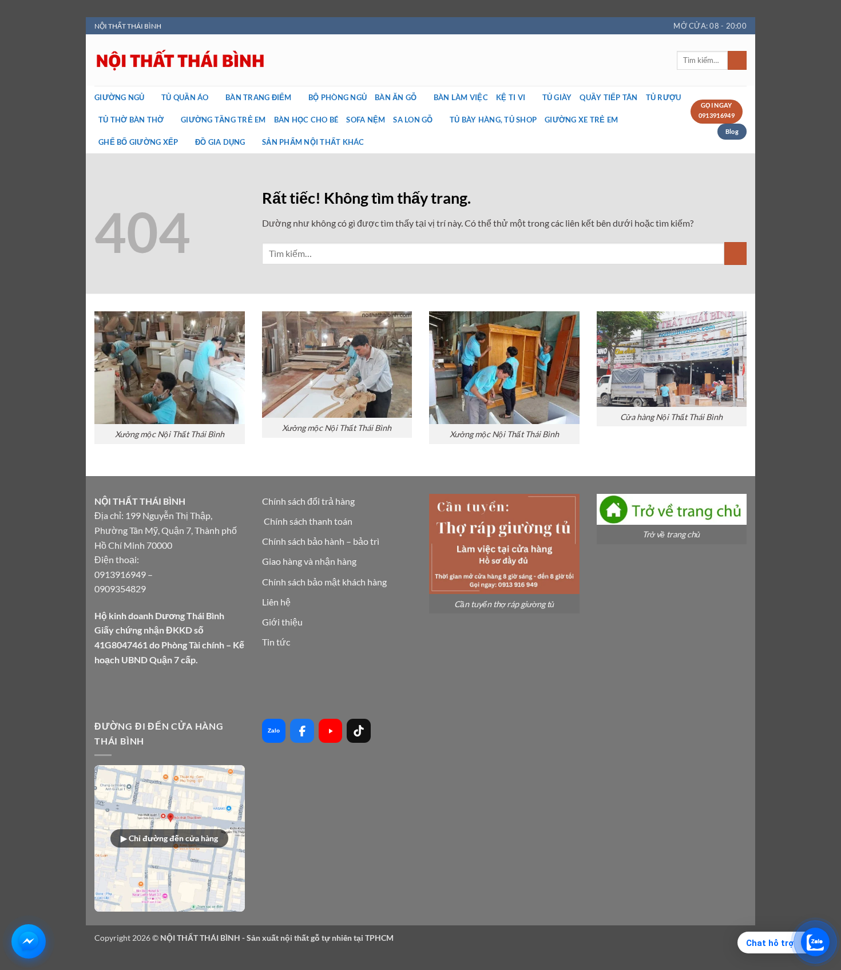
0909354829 (120, 588)
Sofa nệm (365, 119)
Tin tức (276, 641)
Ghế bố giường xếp (138, 142)
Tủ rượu (663, 97)
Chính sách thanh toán (308, 521)
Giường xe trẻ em (581, 119)
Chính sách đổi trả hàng (308, 501)
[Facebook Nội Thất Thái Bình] (302, 731)
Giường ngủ (119, 97)
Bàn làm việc (461, 97)
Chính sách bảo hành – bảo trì (320, 541)
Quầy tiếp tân (608, 97)
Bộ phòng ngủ (337, 97)
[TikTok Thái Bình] (359, 731)
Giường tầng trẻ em (223, 119)
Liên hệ (276, 601)
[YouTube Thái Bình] (331, 731)
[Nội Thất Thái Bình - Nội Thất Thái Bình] (294, 60)
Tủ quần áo (185, 97)
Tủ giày (557, 97)
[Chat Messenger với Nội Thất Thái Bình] (28, 941)
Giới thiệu (282, 621)
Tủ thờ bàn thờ (131, 119)
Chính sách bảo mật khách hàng (324, 581)
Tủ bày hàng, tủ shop (493, 119)
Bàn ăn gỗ (395, 97)
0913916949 (120, 574)
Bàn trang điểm (258, 97)
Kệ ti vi (510, 97)
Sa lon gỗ (413, 119)
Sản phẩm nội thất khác (313, 142)
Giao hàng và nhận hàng (309, 561)
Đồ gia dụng (220, 142)
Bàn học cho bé (306, 119)
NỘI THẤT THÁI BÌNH (127, 26)
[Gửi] (737, 60)
